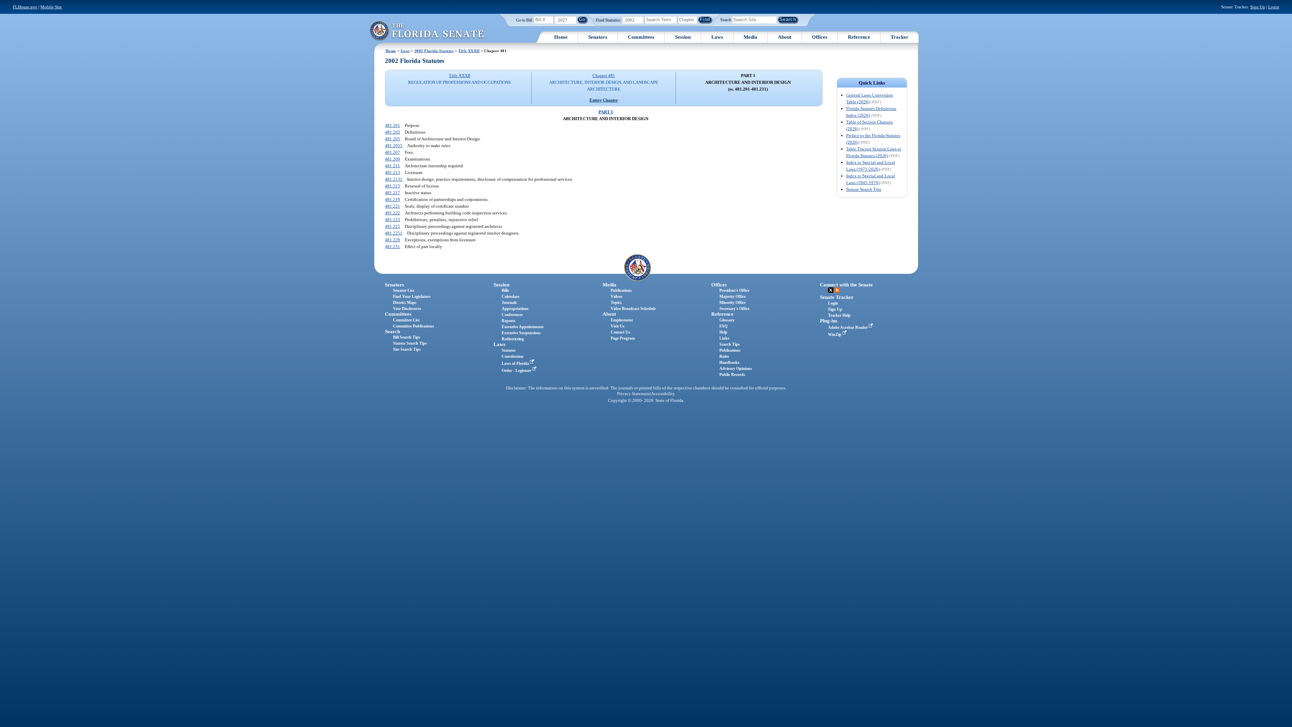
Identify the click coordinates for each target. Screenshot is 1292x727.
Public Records (732, 374)
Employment (622, 320)
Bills (505, 290)
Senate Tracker (837, 297)
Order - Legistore (517, 370)
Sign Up (1257, 6)
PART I (606, 111)
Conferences (512, 314)
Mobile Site (51, 6)
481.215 (392, 185)
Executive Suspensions (521, 333)
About (784, 37)
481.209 (392, 159)
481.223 (392, 219)
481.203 (392, 132)
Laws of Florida (516, 363)
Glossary (726, 320)
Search (725, 20)
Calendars (510, 296)
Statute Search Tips (863, 189)
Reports (508, 320)
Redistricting (513, 339)
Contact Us (620, 332)
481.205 (392, 138)
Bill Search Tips (406, 337)
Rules (724, 356)
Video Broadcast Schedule (633, 308)
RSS (837, 290)
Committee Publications (413, 326)
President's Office (734, 290)
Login (1273, 6)
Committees (641, 37)
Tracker (899, 37)
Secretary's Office (734, 308)
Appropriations (515, 308)
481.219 (392, 199)
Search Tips (729, 344)
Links (724, 338)
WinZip (835, 334)
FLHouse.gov (25, 6)
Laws (717, 37)
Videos (616, 296)
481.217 (392, 192)
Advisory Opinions (735, 368)
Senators (597, 37)
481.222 (392, 212)
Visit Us (617, 326)
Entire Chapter (603, 100)
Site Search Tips (407, 349)
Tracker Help (839, 315)
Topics (616, 302)
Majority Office (732, 296)
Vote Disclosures (407, 308)
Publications (621, 290)
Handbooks (729, 362)
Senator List (403, 290)
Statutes (509, 350)
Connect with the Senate (846, 284)
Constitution (513, 356)
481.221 (392, 206)
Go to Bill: (524, 20)
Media (750, 37)
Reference (859, 37)
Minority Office (732, 302)
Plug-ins (828, 320)
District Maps (405, 302)
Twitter (830, 290)
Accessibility (663, 393)
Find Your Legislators (412, 296)
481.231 (392, 246)
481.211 (392, 165)
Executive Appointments (523, 326)
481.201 (392, 125)
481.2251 (393, 233)
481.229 (392, 239)
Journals (509, 302)
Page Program (623, 338)
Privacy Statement (633, 393)
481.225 (392, 226)
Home (561, 37)
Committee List (406, 320)
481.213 (392, 172)
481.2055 (393, 145)
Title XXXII (468, 51)
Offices (819, 37)
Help (723, 332)
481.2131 (393, 179)
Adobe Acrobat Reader (848, 327)
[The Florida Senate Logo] (426, 30)
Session (683, 37)
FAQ (723, 326)
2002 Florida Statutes (434, 51)
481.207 (392, 152)
